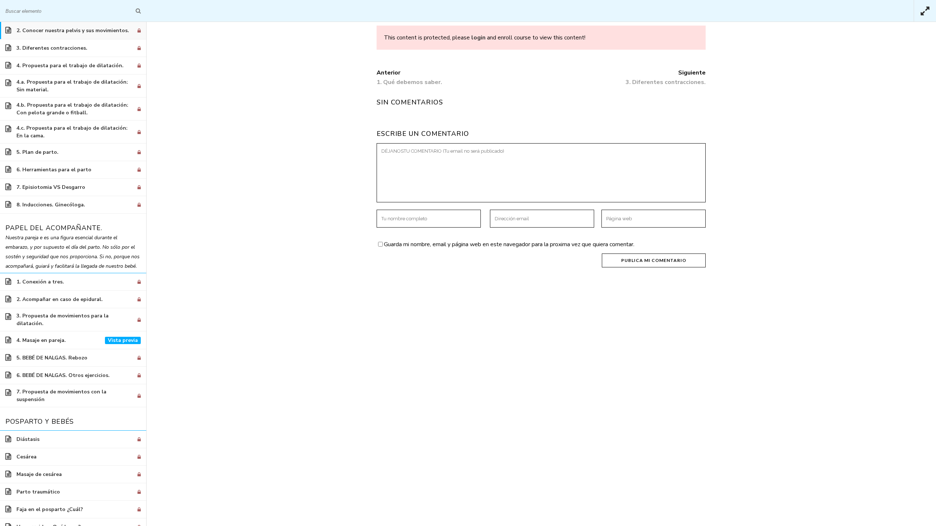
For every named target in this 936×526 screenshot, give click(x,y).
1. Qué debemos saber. (409, 82)
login (478, 38)
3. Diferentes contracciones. (666, 82)
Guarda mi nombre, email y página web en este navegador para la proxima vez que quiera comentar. (509, 244)
